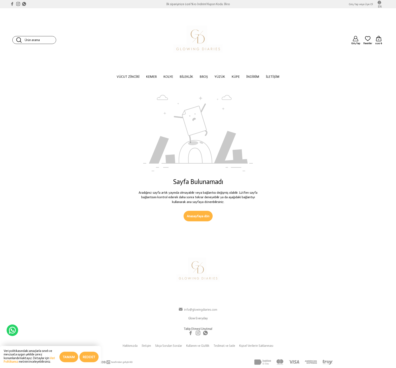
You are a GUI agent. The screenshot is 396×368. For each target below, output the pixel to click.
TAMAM (69, 357)
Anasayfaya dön (198, 216)
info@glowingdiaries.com (200, 309)
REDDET (89, 357)
